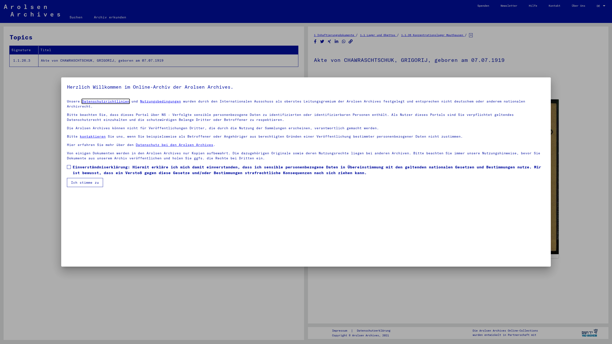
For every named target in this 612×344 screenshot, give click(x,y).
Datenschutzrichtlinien (105, 101)
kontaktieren (93, 136)
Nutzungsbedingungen (160, 101)
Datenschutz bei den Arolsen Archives (174, 145)
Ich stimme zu (85, 182)
